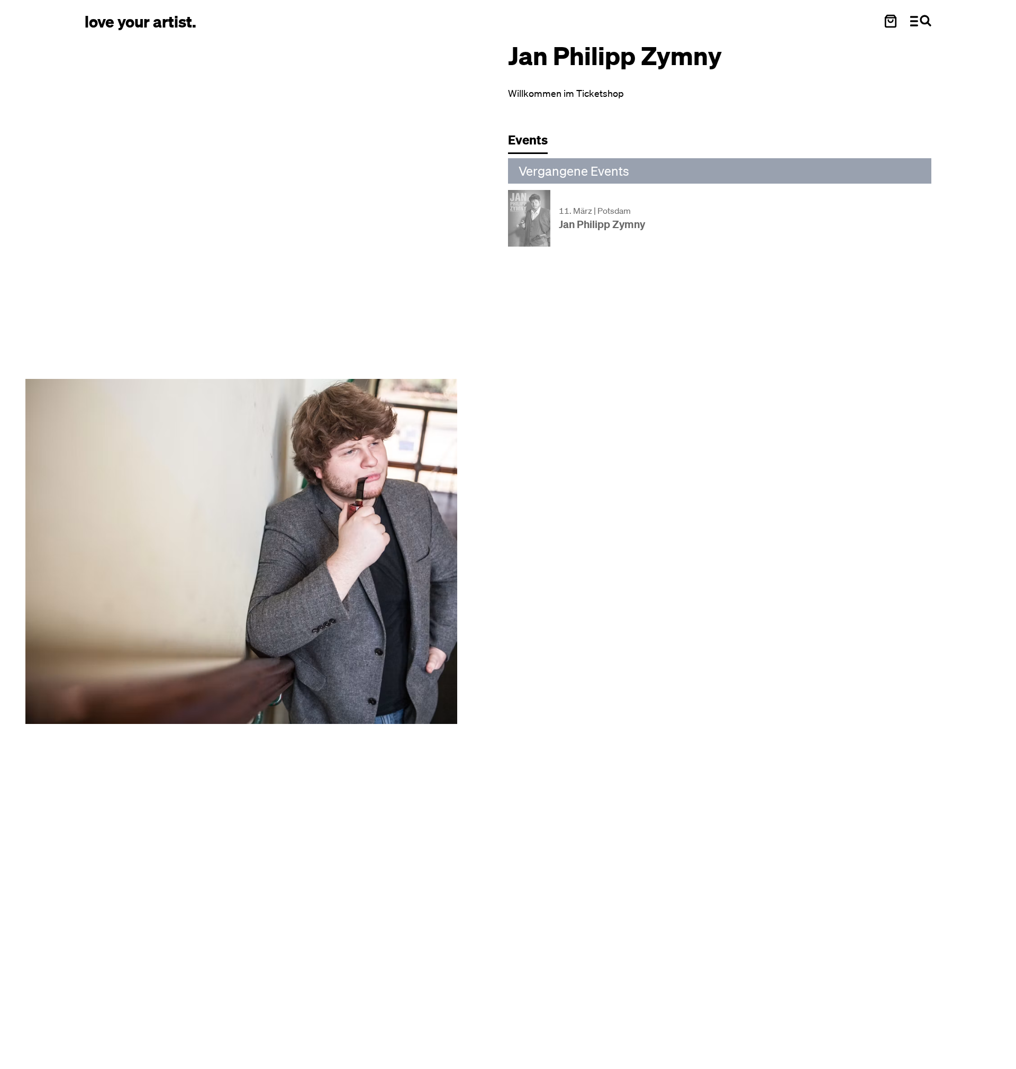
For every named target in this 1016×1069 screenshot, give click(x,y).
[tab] (533, 142)
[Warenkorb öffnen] (890, 21)
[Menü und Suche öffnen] (920, 21)
